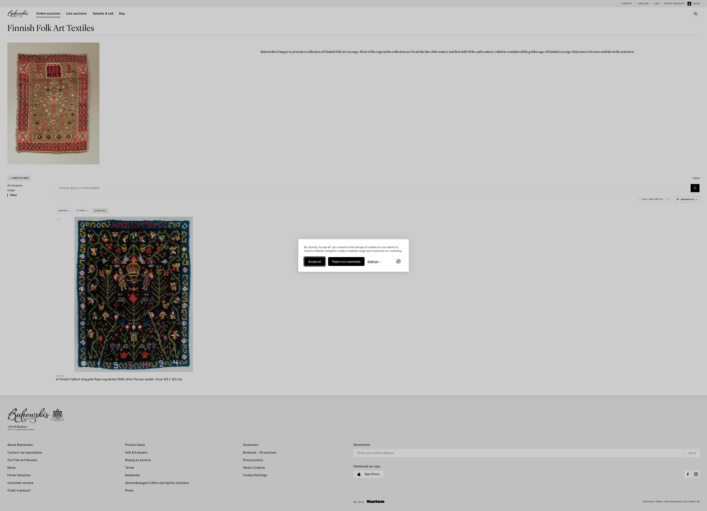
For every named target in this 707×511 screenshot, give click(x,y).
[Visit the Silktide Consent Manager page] (398, 261)
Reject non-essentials (346, 261)
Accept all (314, 261)
